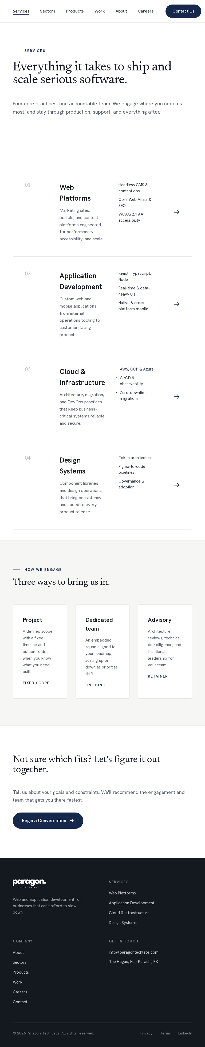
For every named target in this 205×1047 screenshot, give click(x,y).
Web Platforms (122, 893)
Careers (146, 11)
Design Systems (123, 922)
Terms (165, 1033)
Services (21, 11)
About (121, 11)
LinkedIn (185, 1033)
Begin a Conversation (48, 820)
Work (99, 11)
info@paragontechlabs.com (134, 952)
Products (75, 11)
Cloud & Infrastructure (129, 912)
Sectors (47, 11)
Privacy (146, 1033)
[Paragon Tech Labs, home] (29, 883)
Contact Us (183, 11)
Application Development (131, 903)
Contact (20, 1002)
